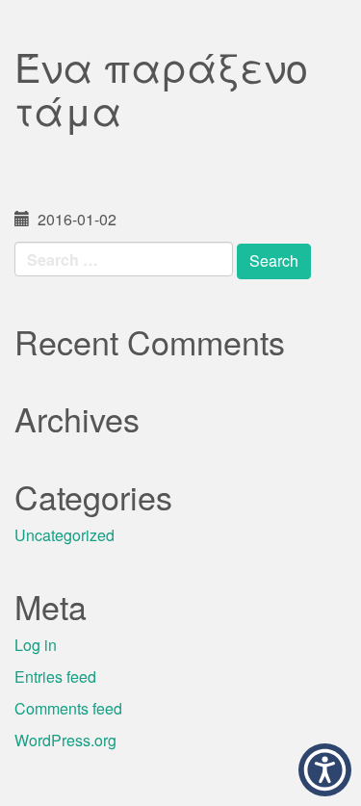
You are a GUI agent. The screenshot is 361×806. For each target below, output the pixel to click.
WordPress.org (65, 740)
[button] (324, 769)
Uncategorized (64, 535)
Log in (35, 645)
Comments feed (68, 708)
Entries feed (55, 676)
